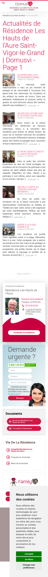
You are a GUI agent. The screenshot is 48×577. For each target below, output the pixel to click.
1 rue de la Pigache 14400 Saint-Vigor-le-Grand (33, 311)
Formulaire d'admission (22, 428)
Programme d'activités (20, 457)
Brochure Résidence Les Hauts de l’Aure (22, 421)
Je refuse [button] (29, 559)
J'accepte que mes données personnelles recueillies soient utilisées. (19, 390)
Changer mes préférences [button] (29, 566)
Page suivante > (24, 273)
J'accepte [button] (29, 554)
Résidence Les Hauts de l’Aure (14, 16)
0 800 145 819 (16, 365)
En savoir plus (13, 394)
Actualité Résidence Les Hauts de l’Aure (21, 450)
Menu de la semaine (19, 463)
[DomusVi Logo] (24, 4)
